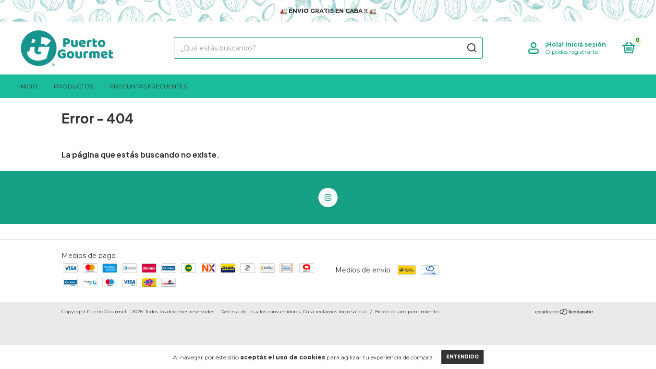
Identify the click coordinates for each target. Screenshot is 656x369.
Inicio (28, 86)
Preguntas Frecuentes (148, 86)
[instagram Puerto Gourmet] (328, 197)
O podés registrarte (571, 51)
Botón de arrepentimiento (406, 311)
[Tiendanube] (565, 312)
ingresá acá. (353, 311)
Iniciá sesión (585, 44)
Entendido (462, 357)
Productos (73, 86)
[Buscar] (471, 48)
